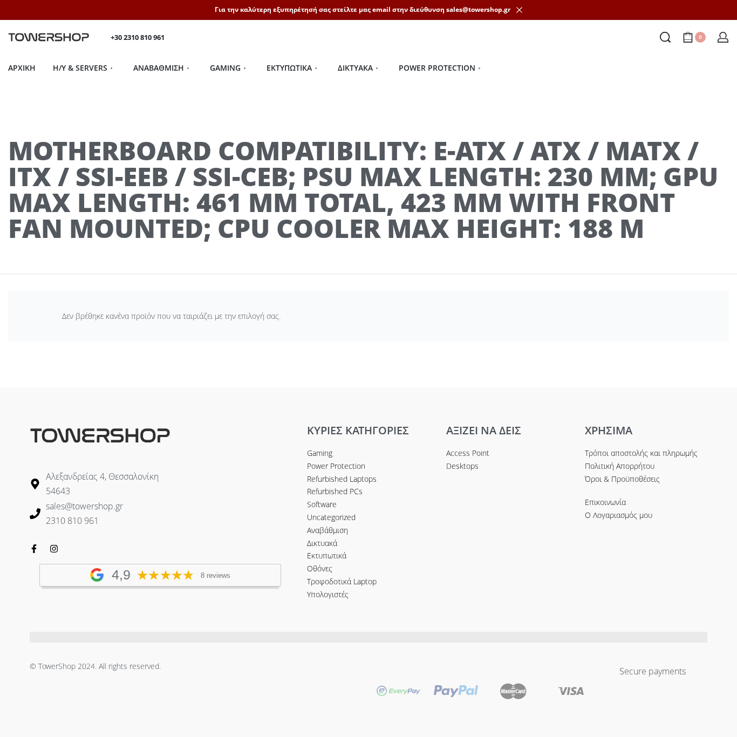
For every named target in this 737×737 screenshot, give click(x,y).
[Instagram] (54, 548)
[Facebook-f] (34, 548)
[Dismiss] (519, 10)
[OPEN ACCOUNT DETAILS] (723, 37)
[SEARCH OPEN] (665, 37)
